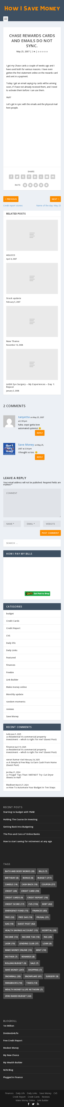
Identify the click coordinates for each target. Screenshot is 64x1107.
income (11, 936)
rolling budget (15, 963)
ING (48, 936)
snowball (13, 976)
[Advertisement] (32, 132)
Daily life (10, 643)
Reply (40, 432)
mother (11, 956)
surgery (52, 976)
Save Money (26, 444)
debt (47, 904)
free (9, 917)
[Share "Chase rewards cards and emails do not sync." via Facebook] (11, 177)
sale (34, 963)
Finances (10, 664)
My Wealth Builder (12, 1062)
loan (47, 943)
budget (10, 613)
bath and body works (19, 871)
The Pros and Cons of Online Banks (21, 834)
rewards (28, 956)
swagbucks (13, 982)
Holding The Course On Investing (20, 819)
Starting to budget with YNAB (19, 812)
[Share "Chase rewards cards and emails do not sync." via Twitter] (17, 177)
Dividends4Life (10, 1033)
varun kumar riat (15, 759)
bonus (28, 877)
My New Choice (11, 1055)
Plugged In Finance (13, 1077)
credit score (14, 904)
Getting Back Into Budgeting (18, 826)
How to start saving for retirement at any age (27, 841)
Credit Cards (12, 620)
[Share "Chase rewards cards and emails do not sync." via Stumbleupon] (41, 177)
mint (41, 950)
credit (11, 890)
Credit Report (13, 628)
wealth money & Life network (24, 989)
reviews (10, 709)
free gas (25, 917)
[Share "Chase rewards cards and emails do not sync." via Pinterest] (29, 177)
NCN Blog (8, 1069)
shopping (35, 969)
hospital (49, 930)
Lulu (8, 734)
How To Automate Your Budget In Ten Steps (32, 787)
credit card (30, 890)
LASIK (10, 943)
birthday (11, 877)
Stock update (13, 298)
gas (9, 923)
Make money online (16, 687)
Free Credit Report (12, 1040)
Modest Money (11, 1047)
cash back (29, 884)
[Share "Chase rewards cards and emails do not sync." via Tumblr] (23, 177)
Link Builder (12, 679)
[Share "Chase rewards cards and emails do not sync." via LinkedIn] (35, 177)
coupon (48, 884)
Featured (11, 657)
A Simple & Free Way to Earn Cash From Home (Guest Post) (31, 763)
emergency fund (16, 910)
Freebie (10, 672)
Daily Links (11, 650)
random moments (15, 701)
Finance (10, 746)
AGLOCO (10, 255)
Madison (10, 784)
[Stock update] (32, 278)
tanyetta (24, 417)
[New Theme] (32, 321)
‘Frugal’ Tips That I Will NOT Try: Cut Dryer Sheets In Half (29, 776)
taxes (31, 982)
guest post (26, 923)
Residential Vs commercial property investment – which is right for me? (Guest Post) (31, 738)
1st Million (8, 1025)
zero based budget (18, 996)
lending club (28, 943)
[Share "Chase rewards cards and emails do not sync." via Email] (47, 177)
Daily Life (20, 1093)
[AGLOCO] (32, 235)
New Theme (12, 341)
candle (11, 884)
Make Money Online (25, 1100)
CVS (8, 635)
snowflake (33, 976)
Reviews (46, 1096)
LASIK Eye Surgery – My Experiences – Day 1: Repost (30, 385)
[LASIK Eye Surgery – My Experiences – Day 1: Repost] (32, 364)
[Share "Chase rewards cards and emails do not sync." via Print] (53, 177)
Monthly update (14, 694)
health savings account (21, 930)
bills (43, 871)
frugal (42, 917)
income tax (30, 936)
